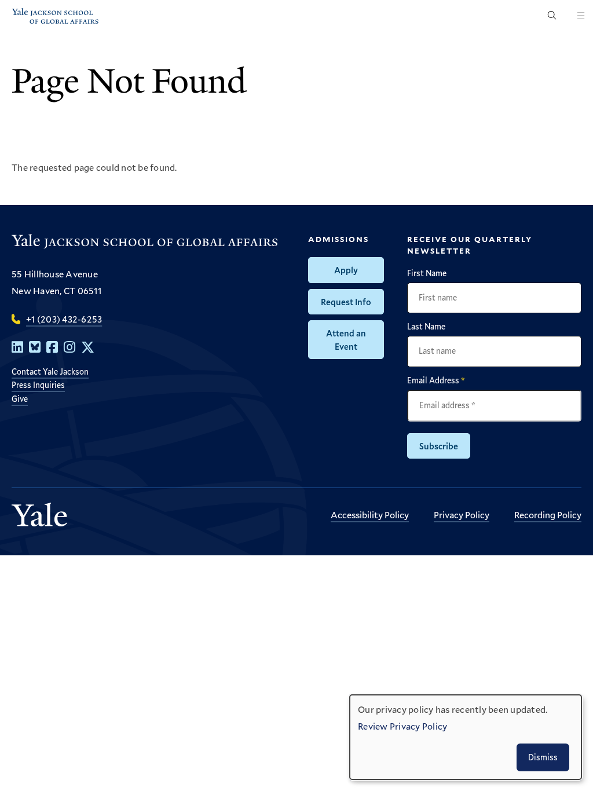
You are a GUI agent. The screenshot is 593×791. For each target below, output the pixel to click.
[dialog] (465, 737)
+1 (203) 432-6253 (64, 319)
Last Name (426, 326)
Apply (346, 270)
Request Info (346, 301)
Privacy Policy (461, 514)
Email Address (436, 380)
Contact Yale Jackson (50, 371)
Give (20, 398)
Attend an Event (346, 339)
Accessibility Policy (370, 514)
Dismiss (543, 757)
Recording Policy (547, 514)
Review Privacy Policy (402, 726)
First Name (426, 273)
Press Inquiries (38, 384)
